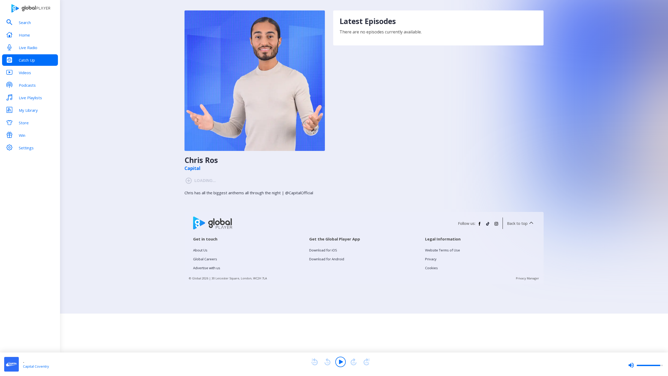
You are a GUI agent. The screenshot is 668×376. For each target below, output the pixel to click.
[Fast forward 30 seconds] (353, 362)
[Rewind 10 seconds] (327, 362)
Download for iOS (323, 250)
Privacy (431, 259)
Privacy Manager (527, 278)
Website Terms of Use (442, 250)
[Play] (340, 362)
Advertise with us (206, 268)
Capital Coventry (36, 366)
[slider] (645, 365)
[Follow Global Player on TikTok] (488, 226)
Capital (192, 168)
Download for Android (326, 259)
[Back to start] (314, 362)
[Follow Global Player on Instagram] (496, 226)
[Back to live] (366, 362)
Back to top (517, 223)
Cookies (431, 268)
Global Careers (205, 259)
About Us (200, 250)
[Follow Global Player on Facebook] (479, 226)
